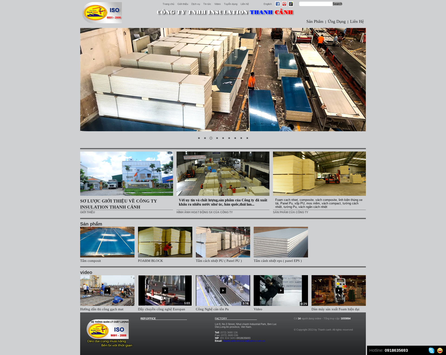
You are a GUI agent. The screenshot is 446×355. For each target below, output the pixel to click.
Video (217, 4)
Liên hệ (245, 4)
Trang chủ (168, 4)
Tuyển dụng (230, 4)
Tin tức (207, 4)
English (268, 4)
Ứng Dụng (337, 21)
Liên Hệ (357, 21)
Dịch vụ (195, 4)
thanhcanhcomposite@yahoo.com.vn (244, 340)
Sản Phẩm (314, 21)
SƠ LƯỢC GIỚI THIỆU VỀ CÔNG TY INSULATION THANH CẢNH (118, 204)
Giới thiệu (182, 4)
